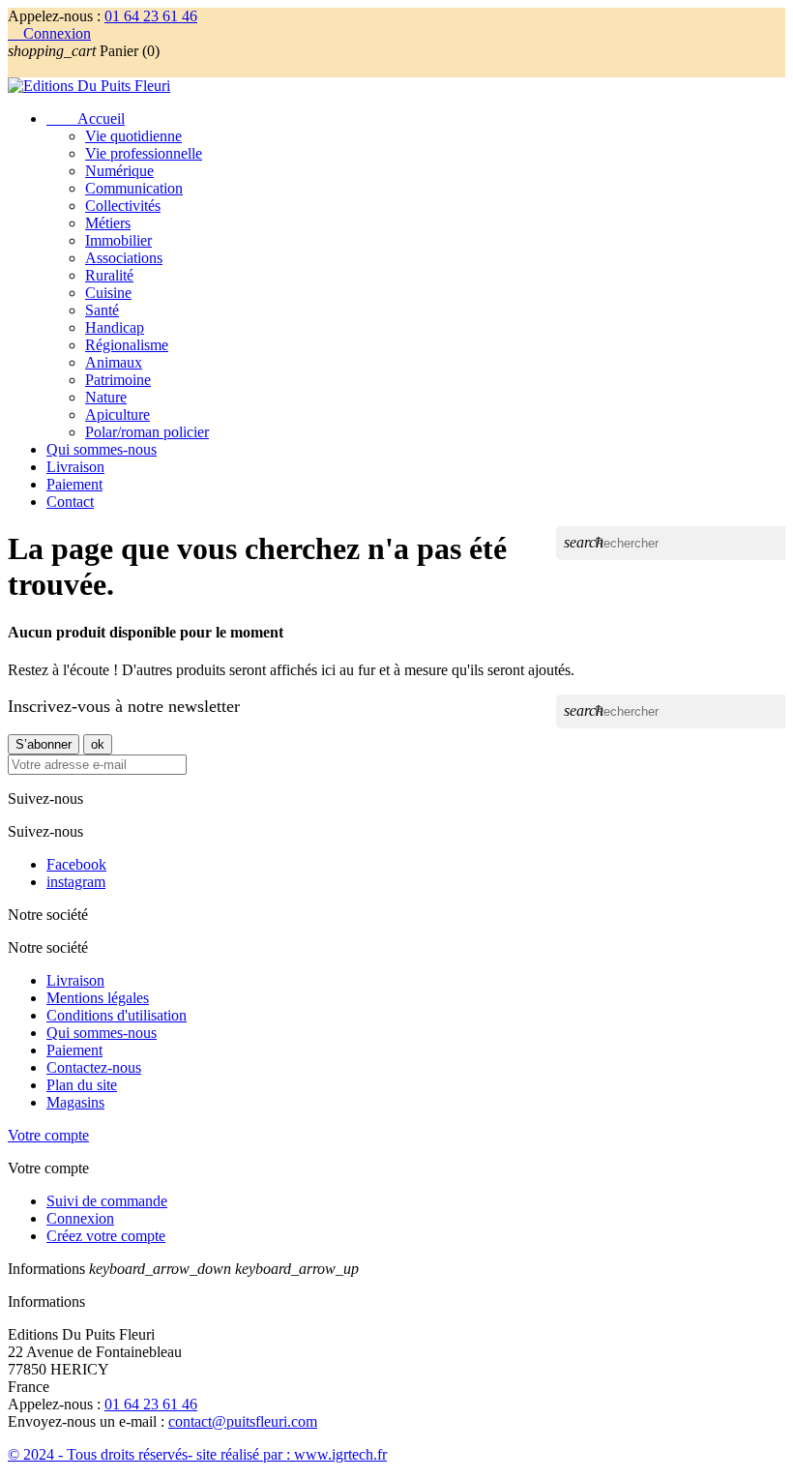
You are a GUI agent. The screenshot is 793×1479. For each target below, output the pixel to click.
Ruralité (109, 275)
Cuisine (108, 292)
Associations (123, 258)
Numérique (119, 171)
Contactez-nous (93, 1067)
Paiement (74, 484)
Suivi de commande (106, 1201)
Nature (106, 397)
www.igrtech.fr (340, 1454)
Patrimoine (118, 379)
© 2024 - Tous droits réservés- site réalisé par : (151, 1454)
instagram (75, 881)
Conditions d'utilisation (116, 1015)
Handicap (114, 327)
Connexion (80, 1218)
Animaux (113, 362)
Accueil (85, 118)
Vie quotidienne (133, 136)
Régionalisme (126, 345)
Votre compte (48, 1135)
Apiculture (117, 414)
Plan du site (81, 1085)
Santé (102, 310)
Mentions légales (97, 998)
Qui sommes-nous (101, 449)
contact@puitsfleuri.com (242, 1421)
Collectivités (123, 205)
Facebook (76, 864)
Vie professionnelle (143, 153)
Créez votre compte (105, 1236)
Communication (134, 188)
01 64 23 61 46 (150, 16)
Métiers (108, 223)
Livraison (75, 466)
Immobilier (118, 240)
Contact (70, 501)
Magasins (75, 1102)
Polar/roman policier (147, 432)
